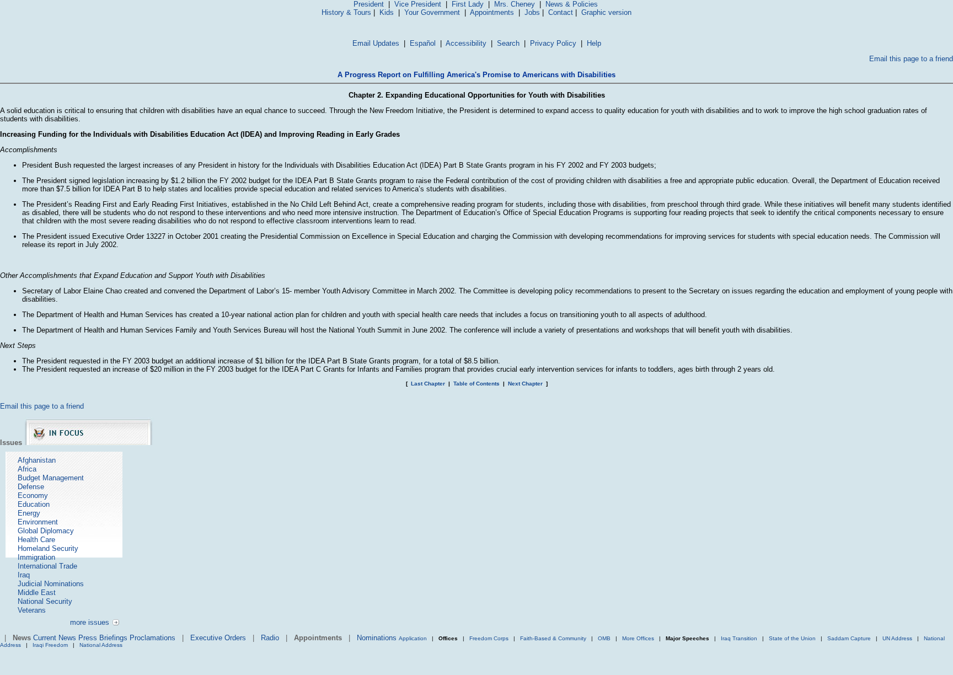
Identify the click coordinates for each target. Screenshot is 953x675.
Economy (33, 495)
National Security (45, 601)
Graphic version (606, 12)
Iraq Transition (739, 638)
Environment (38, 522)
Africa (27, 469)
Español (423, 43)
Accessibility (466, 43)
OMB (604, 638)
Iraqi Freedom (50, 645)
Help (594, 43)
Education (34, 504)
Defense (31, 487)
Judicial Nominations (51, 584)
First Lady (468, 4)
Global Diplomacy (46, 531)
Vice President (417, 4)
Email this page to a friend (911, 59)
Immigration (36, 557)
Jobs (532, 12)
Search (508, 43)
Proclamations (152, 638)
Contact (560, 12)
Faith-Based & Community (554, 638)
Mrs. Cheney (514, 4)
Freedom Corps (488, 638)
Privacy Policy (553, 43)
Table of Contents (476, 384)
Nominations (377, 638)
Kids (386, 12)
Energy (29, 513)
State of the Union (792, 638)
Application (413, 638)
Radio (270, 638)
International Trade (47, 566)
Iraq (24, 575)
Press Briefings (102, 638)
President (369, 4)
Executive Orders (218, 638)
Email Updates (375, 43)
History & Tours (346, 12)
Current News (54, 638)
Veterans (32, 610)
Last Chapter (428, 384)
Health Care (36, 539)
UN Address (897, 638)
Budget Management (51, 478)
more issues (89, 622)
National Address (100, 645)
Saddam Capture (849, 638)
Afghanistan (37, 460)
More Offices (638, 638)
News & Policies (571, 4)
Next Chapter (525, 384)
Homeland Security (48, 548)
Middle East (37, 592)
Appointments (492, 12)
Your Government (432, 12)
